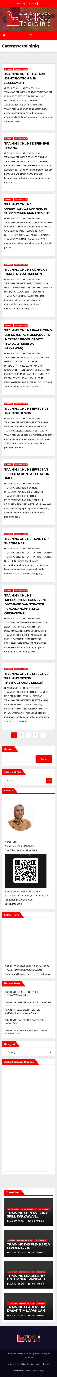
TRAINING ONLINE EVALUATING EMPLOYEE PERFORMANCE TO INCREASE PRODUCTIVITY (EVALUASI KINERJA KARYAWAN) (27, 339)
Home (9, 1364)
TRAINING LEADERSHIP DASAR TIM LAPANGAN (26, 1309)
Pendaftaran (18, 1371)
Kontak (38, 1364)
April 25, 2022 (14, 549)
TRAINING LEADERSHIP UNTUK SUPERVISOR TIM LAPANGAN (27, 1279)
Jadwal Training (27, 1364)
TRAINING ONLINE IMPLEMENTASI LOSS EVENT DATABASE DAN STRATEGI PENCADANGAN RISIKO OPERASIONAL (25, 604)
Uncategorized (21, 69)
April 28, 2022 (14, 88)
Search (8, 749)
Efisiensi (11, 1240)
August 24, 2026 (18, 1284)
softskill (41, 1272)
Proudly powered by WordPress (20, 1354)
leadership (12, 1272)
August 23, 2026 (18, 1315)
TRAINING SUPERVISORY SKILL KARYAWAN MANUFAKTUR (27, 1216)
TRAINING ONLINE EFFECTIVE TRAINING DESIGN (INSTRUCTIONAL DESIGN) (26, 678)
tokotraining (33, 88)
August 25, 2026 (18, 1253)
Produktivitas (40, 1240)
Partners (46, 1364)
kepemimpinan (13, 1209)
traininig (8, 69)
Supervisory (44, 1209)
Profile (28, 1371)
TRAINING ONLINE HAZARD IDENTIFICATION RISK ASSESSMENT (24, 78)
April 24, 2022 (14, 688)
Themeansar (28, 1357)
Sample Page (38, 1371)
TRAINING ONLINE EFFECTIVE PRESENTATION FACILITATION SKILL (26, 474)
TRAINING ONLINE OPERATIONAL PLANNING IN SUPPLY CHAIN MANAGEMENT (27, 208)
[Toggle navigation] (30, 35)
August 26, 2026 (18, 1221)
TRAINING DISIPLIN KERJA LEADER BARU (28, 1002)
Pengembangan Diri (28, 1209)
